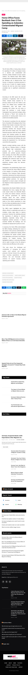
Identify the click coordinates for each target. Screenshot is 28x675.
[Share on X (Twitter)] (9, 35)
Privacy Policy (16, 665)
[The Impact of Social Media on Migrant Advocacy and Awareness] (6, 391)
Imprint (21, 667)
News (3, 14)
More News (7, 511)
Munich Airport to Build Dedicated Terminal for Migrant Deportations (17, 474)
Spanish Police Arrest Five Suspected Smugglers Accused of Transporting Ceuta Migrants (13, 365)
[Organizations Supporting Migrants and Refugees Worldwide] (6, 383)
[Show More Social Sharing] (24, 35)
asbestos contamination (8, 273)
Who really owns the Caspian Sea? (9, 632)
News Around (8, 489)
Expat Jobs (6, 644)
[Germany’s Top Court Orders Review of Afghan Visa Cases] (6, 460)
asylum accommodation (8, 275)
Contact (8, 665)
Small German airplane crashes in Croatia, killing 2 (13, 518)
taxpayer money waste (7, 282)
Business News (7, 622)
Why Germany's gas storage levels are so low (12, 626)
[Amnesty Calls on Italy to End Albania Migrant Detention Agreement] (14, 305)
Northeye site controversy (8, 279)
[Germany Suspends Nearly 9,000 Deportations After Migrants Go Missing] (14, 426)
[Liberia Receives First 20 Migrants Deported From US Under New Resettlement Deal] (6, 593)
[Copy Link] (20, 35)
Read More (5, 447)
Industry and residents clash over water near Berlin (13, 524)
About (10, 663)
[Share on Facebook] (4, 35)
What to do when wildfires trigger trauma (11, 527)
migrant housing (18, 277)
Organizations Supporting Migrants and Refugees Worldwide (17, 383)
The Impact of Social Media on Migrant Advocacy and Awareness (18, 391)
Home (3, 10)
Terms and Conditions (11, 667)
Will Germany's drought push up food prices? (12, 634)
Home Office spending (8, 277)
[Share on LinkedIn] (15, 35)
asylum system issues (20, 275)
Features (19, 663)
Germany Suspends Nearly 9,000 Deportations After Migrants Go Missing (12, 437)
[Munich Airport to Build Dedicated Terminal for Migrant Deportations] (6, 474)
